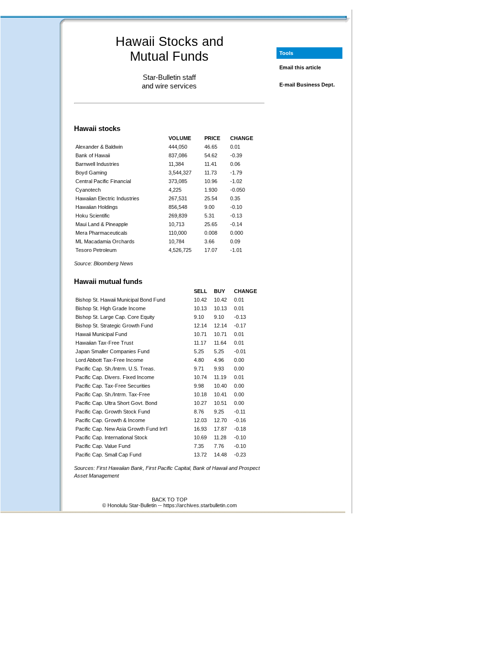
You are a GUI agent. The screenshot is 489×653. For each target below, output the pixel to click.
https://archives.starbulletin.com (200, 505)
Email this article (300, 67)
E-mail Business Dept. (307, 84)
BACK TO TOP (169, 499)
